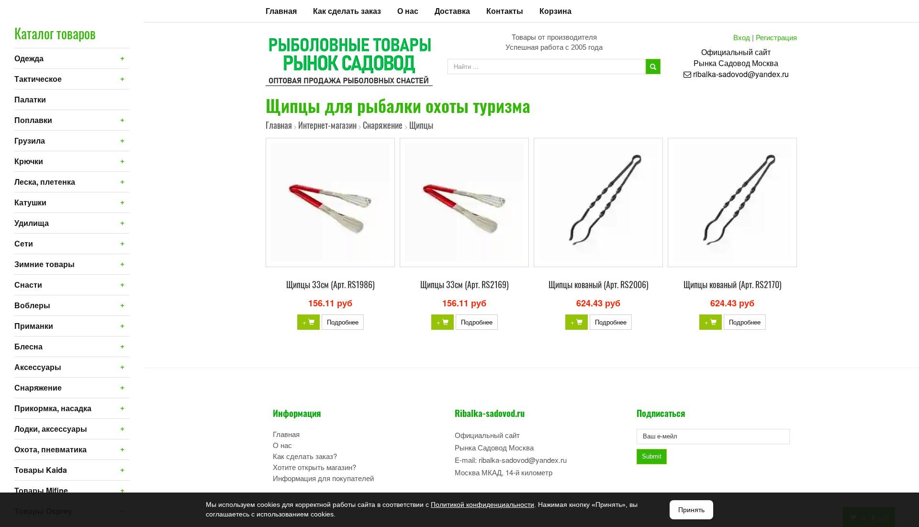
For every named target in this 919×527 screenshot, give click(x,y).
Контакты (504, 10)
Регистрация (776, 37)
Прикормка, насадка (52, 408)
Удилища (31, 222)
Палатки (30, 99)
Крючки (28, 161)
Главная (281, 10)
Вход (741, 37)
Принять (691, 510)
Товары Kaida (40, 469)
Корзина (555, 10)
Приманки (33, 325)
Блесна (28, 346)
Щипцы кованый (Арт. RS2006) (599, 284)
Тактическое (38, 78)
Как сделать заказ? (305, 456)
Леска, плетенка (44, 181)
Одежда (29, 58)
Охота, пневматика (50, 449)
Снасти (28, 284)
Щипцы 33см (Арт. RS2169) (464, 284)
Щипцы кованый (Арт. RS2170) (733, 284)
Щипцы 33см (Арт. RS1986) (330, 284)
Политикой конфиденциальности (482, 504)
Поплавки (33, 119)
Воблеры (32, 305)
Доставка (452, 10)
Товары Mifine (41, 490)
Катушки (30, 202)
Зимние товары (44, 263)
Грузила (29, 140)
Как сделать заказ (347, 10)
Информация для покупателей (323, 478)
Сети (23, 243)
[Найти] (653, 66)
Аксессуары (37, 366)
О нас (407, 10)
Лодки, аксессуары (50, 428)
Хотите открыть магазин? (314, 467)
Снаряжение (38, 387)
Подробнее (343, 321)
